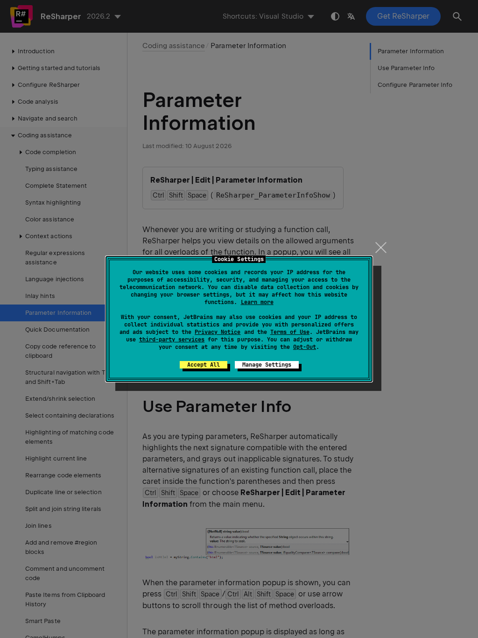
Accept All (203, 365)
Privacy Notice (217, 332)
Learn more (257, 302)
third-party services (171, 339)
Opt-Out (304, 347)
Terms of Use (289, 332)
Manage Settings (266, 365)
